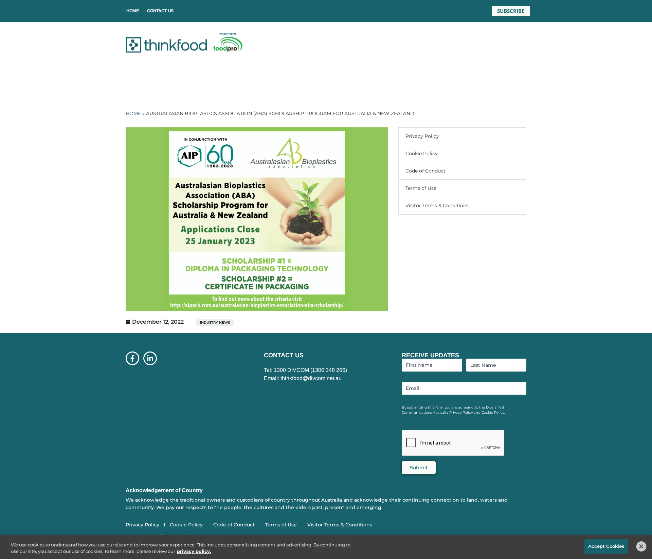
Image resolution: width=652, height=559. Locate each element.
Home (132, 10)
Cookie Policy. (493, 412)
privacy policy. (194, 551)
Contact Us (160, 10)
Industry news (215, 322)
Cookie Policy (421, 153)
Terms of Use (420, 188)
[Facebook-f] (132, 358)
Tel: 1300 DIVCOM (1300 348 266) (305, 370)
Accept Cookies (606, 546)
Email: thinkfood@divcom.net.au (303, 378)
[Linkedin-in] (150, 358)
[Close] (641, 546)
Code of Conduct (425, 171)
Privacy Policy (422, 136)
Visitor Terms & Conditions (437, 205)
